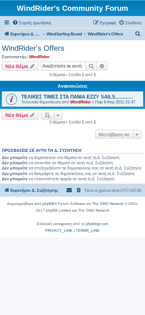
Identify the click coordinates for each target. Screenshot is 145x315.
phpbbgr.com (97, 224)
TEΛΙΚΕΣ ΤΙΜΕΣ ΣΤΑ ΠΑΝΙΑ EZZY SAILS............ (77, 97)
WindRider (39, 56)
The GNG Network (107, 204)
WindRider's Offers (33, 48)
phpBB (48, 204)
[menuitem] (31, 22)
